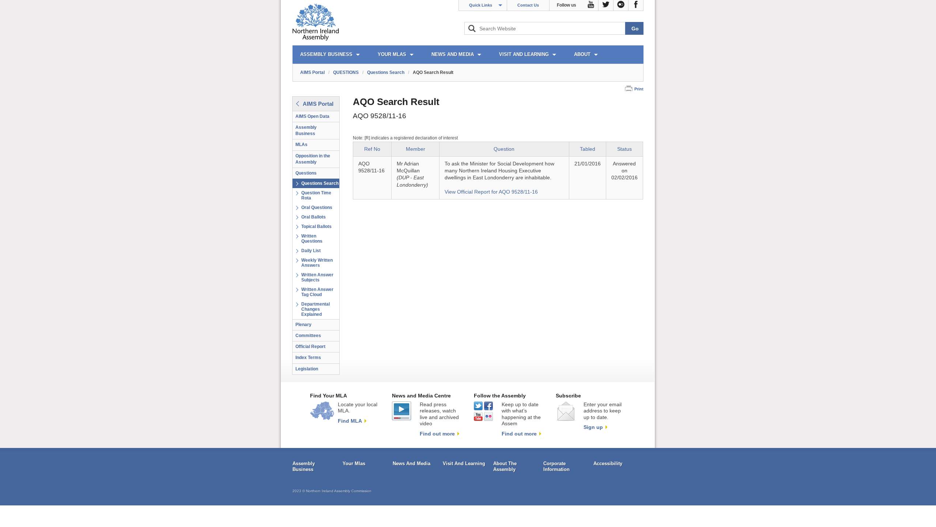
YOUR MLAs (392, 54)
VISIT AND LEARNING (524, 54)
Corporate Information (556, 466)
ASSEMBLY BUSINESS (326, 54)
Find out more (437, 434)
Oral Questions (316, 207)
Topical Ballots (316, 226)
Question (504, 149)
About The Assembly (505, 466)
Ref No (372, 149)
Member (415, 149)
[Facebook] (636, 5)
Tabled (587, 149)
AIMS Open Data (312, 116)
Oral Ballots (313, 217)
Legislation (306, 368)
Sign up (593, 427)
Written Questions (311, 238)
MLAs (301, 144)
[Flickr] (621, 5)
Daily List (311, 250)
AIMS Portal (312, 72)
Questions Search (385, 72)
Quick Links (480, 5)
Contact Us (528, 5)
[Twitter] (606, 5)
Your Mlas (354, 463)
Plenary (303, 324)
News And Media (411, 463)
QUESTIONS (346, 72)
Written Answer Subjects (317, 277)
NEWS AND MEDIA (452, 54)
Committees (308, 335)
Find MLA (350, 421)
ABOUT (582, 54)
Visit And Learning (464, 463)
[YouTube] (591, 5)
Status (624, 149)
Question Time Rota (316, 195)
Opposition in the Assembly (312, 159)
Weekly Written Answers (317, 263)
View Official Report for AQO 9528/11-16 (491, 192)
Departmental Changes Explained (315, 309)
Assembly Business (306, 130)
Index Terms (308, 357)
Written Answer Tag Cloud (317, 292)
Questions (306, 173)
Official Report (310, 346)
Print (639, 89)
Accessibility (607, 463)
